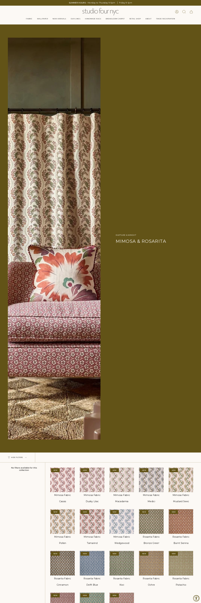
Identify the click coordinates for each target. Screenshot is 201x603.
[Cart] (191, 11)
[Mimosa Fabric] (62, 480)
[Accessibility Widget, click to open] (196, 598)
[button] (29, 19)
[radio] (62, 501)
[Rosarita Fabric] (151, 521)
